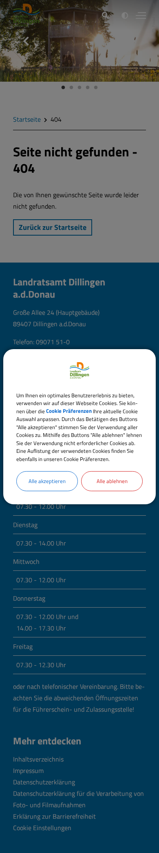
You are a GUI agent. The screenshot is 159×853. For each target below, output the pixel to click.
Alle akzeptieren (47, 481)
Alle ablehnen (112, 481)
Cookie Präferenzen (69, 411)
